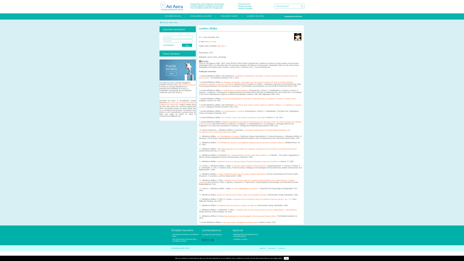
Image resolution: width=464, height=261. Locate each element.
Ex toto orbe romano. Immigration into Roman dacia (239, 222)
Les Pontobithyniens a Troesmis (232, 111)
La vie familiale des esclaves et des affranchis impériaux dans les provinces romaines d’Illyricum (250, 143)
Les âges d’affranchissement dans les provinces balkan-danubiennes (241, 174)
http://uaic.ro (222, 46)
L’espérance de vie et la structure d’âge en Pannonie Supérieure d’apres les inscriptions (247, 161)
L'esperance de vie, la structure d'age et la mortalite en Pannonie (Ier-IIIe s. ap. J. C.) (261, 199)
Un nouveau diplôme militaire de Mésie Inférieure (249, 166)
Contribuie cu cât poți (240, 239)
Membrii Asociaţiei (245, 8)
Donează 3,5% (244, 4)
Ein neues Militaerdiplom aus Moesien (245, 188)
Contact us (281, 248)
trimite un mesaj (210, 42)
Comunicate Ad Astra (293, 16)
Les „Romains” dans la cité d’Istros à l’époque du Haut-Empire (243, 117)
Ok (286, 258)
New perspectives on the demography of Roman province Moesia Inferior (250, 216)
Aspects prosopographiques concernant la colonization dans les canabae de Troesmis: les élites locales (258, 99)
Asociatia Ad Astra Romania (212, 235)
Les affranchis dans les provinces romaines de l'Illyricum (236, 205)
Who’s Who (174, 22)
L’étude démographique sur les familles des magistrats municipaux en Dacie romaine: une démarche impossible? (257, 149)
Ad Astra (164, 22)
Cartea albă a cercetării (201, 16)
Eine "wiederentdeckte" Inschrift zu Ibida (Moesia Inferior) (247, 155)
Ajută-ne (262, 248)
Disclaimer (271, 248)
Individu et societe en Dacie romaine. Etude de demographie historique (242, 195)
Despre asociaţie (245, 6)
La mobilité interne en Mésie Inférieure (234, 90)
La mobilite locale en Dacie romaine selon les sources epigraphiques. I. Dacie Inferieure (266, 210)
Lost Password (168, 45)
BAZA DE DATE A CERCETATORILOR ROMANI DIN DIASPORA (178, 103)
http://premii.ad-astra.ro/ (187, 85)
